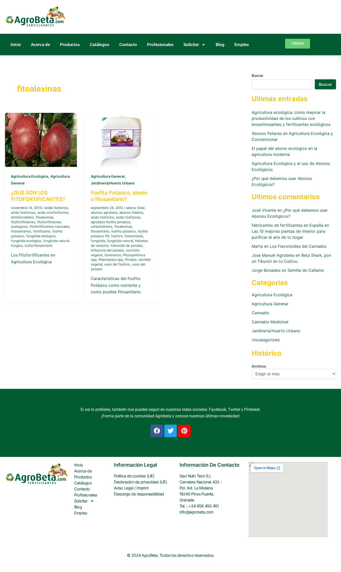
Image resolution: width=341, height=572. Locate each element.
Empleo (241, 44)
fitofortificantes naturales (49, 226)
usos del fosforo (117, 264)
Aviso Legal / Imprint (131, 487)
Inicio (15, 44)
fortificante (41, 231)
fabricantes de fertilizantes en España (287, 225)
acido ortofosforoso (52, 212)
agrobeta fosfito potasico (110, 222)
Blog (220, 44)
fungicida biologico (40, 236)
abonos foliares (131, 212)
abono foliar (135, 208)
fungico (17, 245)
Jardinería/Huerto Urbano (113, 183)
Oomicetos (112, 255)
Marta (257, 246)
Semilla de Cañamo (306, 270)
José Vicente (264, 210)
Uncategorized (266, 339)
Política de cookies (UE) (134, 475)
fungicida (98, 241)
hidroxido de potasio (127, 245)
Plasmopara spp (111, 259)
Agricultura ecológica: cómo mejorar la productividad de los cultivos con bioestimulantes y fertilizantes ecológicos (291, 118)
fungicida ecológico (26, 241)
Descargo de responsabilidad (139, 493)
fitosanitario (100, 231)
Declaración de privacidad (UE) (140, 481)
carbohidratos (101, 226)
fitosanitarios (21, 231)
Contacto (128, 44)
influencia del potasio (107, 250)
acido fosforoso (23, 212)
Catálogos (99, 44)
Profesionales (160, 44)
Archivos (259, 366)
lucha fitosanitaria (38, 245)
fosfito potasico (123, 231)
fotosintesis (134, 236)
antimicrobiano (22, 217)
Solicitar (191, 44)
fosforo (117, 236)
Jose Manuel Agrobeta (273, 255)
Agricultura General (108, 176)
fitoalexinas (44, 217)
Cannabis (260, 312)
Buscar (257, 75)
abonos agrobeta (104, 212)
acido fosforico (56, 208)
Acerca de (40, 44)
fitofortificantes (23, 222)
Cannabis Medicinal (270, 321)
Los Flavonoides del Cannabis (298, 246)
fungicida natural (56, 241)
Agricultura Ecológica (29, 176)
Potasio (131, 259)
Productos (70, 44)
